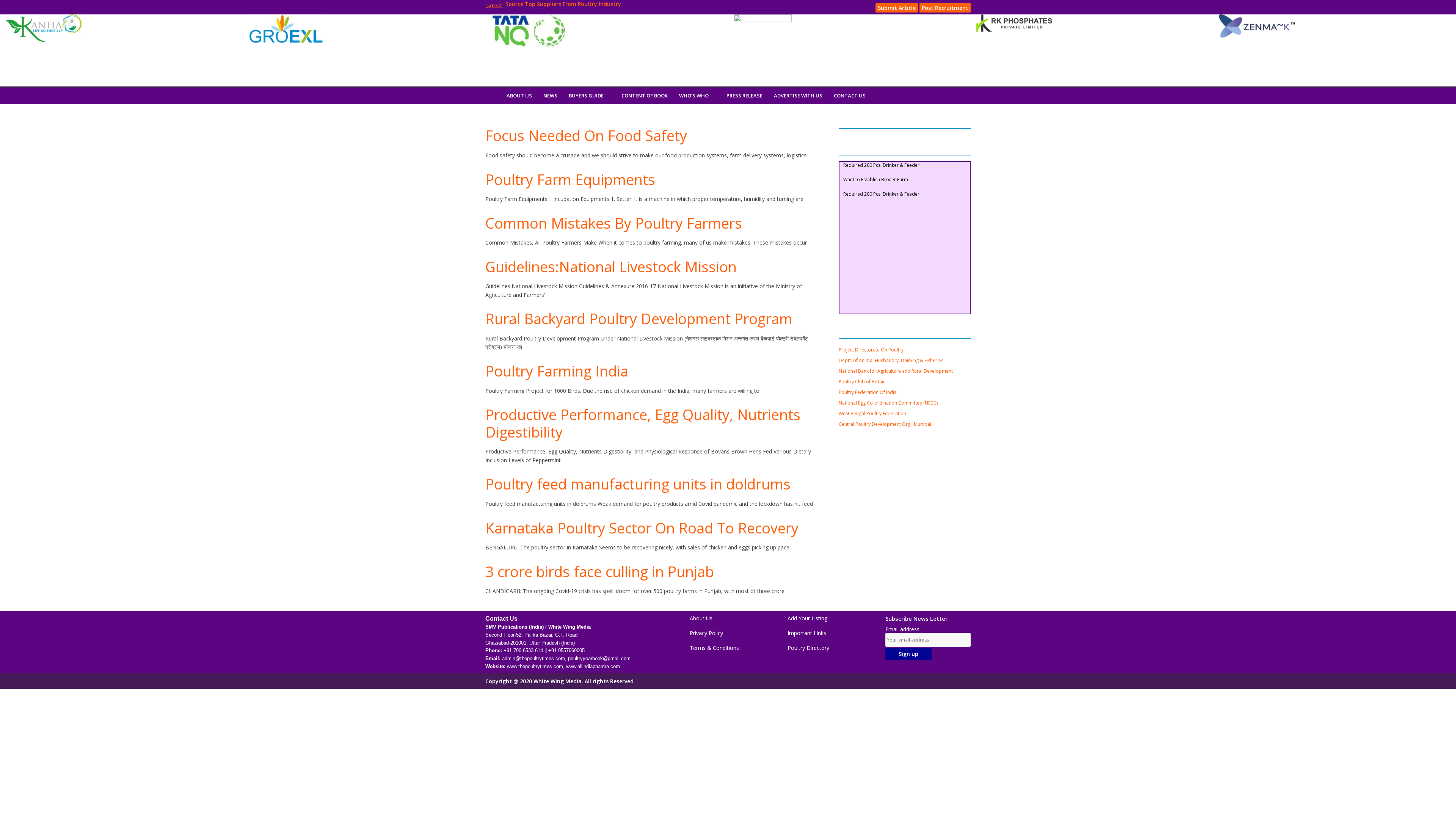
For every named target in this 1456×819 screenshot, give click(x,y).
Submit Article (897, 7)
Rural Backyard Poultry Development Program (638, 318)
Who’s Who (694, 95)
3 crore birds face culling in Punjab (599, 571)
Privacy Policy (706, 633)
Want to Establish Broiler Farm (875, 169)
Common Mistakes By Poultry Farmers (613, 223)
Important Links (807, 633)
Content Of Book (644, 95)
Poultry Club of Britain (862, 381)
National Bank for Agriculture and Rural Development (896, 371)
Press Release (744, 95)
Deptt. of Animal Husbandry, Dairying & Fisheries (891, 360)
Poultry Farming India (556, 371)
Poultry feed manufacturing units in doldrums (638, 484)
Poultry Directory (808, 647)
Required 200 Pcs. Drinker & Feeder (881, 183)
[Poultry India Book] (493, 96)
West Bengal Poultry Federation (872, 413)
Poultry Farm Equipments (570, 179)
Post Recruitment (945, 7)
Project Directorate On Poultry (871, 350)
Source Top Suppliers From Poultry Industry (563, 5)
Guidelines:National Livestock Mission (611, 266)
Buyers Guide (586, 95)
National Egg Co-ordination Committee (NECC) (888, 403)
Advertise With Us (798, 95)
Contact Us (850, 95)
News (550, 95)
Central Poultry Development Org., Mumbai (885, 424)
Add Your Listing (807, 618)
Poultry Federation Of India (868, 392)
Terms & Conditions (714, 647)
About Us (519, 95)
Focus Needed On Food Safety (586, 135)
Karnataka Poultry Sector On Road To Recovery (642, 528)
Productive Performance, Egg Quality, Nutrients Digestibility (642, 423)
